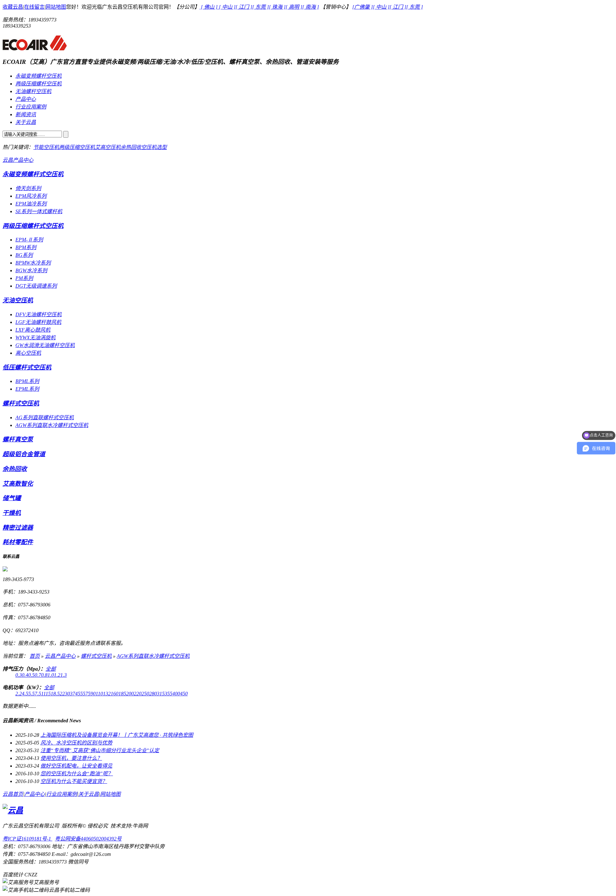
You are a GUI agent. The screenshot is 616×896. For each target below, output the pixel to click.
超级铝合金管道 (24, 454)
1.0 (50, 675)
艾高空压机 (108, 147)
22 (62, 693)
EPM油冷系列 (31, 203)
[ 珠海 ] (277, 7)
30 (67, 693)
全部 (51, 669)
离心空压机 (28, 353)
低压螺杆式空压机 (27, 367)
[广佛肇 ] (362, 7)
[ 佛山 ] (209, 7)
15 (48, 693)
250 (145, 693)
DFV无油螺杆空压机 (38, 314)
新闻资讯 (25, 114)
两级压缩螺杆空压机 (38, 83)
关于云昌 (25, 122)
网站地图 (56, 7)
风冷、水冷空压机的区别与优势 (76, 742)
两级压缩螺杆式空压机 (33, 225)
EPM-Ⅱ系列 (29, 239)
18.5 (55, 693)
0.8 (44, 675)
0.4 (25, 675)
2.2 (18, 693)
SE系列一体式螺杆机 (38, 211)
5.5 (31, 693)
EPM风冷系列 (31, 196)
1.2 (57, 675)
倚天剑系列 (28, 188)
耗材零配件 (18, 542)
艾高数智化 (18, 483)
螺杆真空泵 (18, 439)
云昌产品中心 (18, 160)
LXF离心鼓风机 (32, 330)
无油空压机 (18, 300)
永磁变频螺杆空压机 (38, 76)
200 (130, 693)
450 (184, 693)
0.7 (38, 675)
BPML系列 (27, 381)
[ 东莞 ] (260, 7)
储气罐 (12, 498)
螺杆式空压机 (21, 403)
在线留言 (34, 7)
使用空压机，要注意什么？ (71, 758)
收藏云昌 (13, 7)
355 (168, 693)
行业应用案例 (30, 106)
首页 (35, 656)
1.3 (63, 675)
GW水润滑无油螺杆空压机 (45, 345)
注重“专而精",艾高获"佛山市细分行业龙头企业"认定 (99, 750)
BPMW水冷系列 (33, 262)
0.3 (18, 675)
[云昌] (35, 48)
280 (153, 693)
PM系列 (24, 278)
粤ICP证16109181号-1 (27, 838)
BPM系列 (25, 247)
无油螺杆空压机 (33, 91)
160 (114, 693)
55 (82, 693)
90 (93, 693)
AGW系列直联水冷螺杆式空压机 (51, 425)
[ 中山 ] (227, 7)
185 (122, 693)
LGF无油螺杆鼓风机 (38, 322)
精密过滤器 (18, 527)
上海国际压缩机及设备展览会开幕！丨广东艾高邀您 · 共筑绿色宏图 (116, 735)
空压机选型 (154, 147)
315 (161, 693)
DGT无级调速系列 (36, 286)
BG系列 (24, 255)
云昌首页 (13, 794)
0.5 (31, 675)
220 (137, 693)
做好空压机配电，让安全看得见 (76, 766)
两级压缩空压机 (77, 147)
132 (107, 693)
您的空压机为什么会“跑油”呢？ (76, 773)
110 (99, 693)
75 (87, 693)
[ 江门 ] (243, 7)
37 (72, 693)
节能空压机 (46, 147)
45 (77, 693)
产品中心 (25, 99)
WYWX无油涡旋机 (35, 337)
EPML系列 (27, 389)
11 (43, 693)
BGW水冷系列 (31, 270)
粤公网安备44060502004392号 (88, 838)
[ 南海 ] (310, 7)
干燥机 (12, 512)
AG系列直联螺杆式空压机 (44, 417)
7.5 (38, 693)
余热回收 (131, 147)
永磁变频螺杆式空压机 (33, 174)
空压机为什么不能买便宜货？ (73, 781)
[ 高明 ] (294, 7)
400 (176, 693)
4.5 (25, 693)
